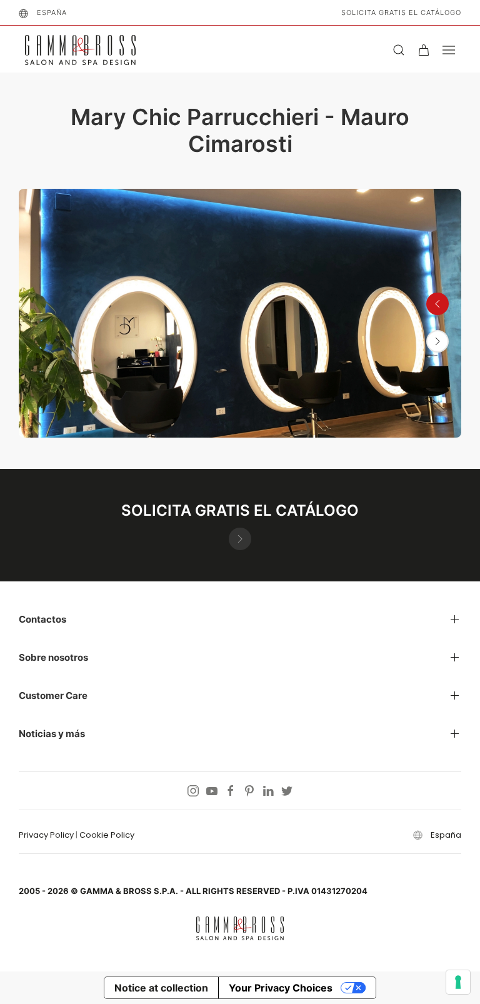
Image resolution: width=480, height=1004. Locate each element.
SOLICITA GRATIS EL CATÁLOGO (401, 12)
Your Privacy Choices (280, 987)
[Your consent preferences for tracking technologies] (458, 982)
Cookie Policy (106, 835)
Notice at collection (161, 987)
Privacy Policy (46, 835)
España (52, 12)
